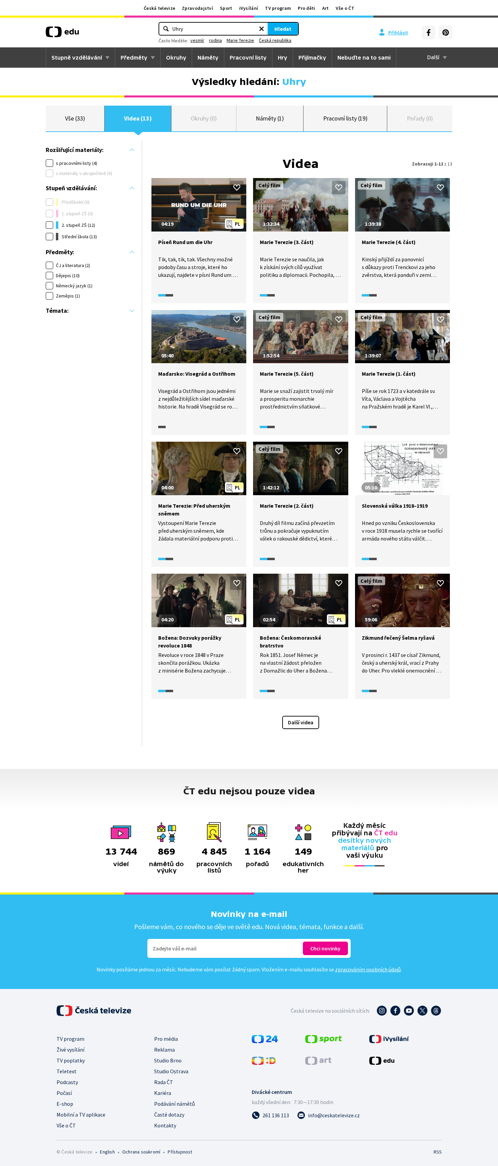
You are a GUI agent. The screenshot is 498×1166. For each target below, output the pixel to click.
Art (325, 8)
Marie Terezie (240, 40)
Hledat (282, 28)
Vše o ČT (345, 8)
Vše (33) (75, 118)
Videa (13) (138, 118)
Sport (226, 8)
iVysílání (248, 8)
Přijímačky (312, 57)
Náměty (208, 57)
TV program (278, 8)
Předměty (134, 57)
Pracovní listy (248, 57)
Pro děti (306, 8)
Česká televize (159, 8)
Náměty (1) (270, 118)
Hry (282, 57)
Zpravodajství (197, 8)
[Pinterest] (445, 32)
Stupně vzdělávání (76, 57)
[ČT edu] (62, 34)
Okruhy (176, 57)
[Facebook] (428, 32)
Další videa (300, 722)
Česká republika (275, 40)
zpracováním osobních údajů (368, 969)
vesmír (197, 40)
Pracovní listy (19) (345, 118)
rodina (215, 40)
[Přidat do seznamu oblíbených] (237, 187)
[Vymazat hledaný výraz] (261, 29)
